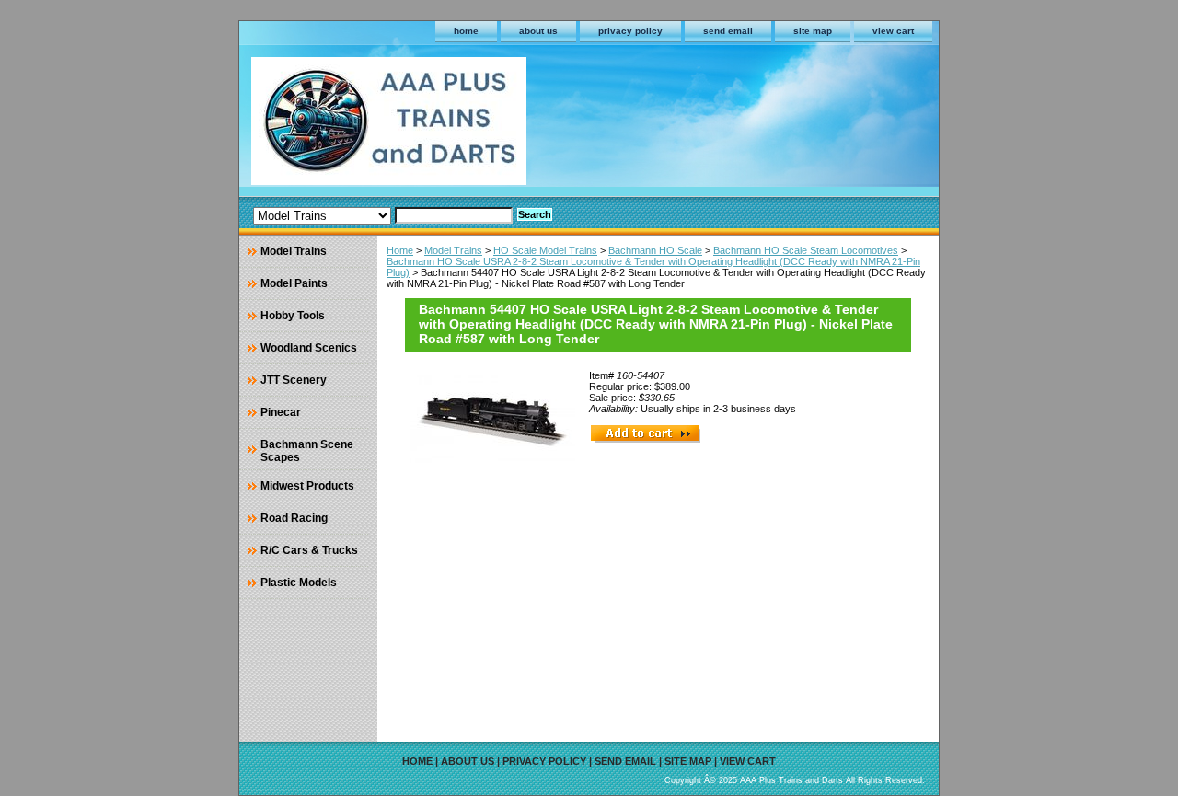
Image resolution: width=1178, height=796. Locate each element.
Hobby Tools (292, 315)
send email (728, 31)
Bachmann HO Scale (655, 250)
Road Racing (294, 518)
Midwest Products (307, 485)
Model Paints (294, 283)
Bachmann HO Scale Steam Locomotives (805, 250)
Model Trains (453, 250)
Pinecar (280, 412)
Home (400, 250)
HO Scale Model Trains (545, 250)
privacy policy (630, 31)
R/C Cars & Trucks (309, 550)
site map (812, 31)
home (466, 31)
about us (538, 31)
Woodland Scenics (308, 347)
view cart (893, 31)
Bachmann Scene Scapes (306, 451)
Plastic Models (298, 582)
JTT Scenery (293, 380)
